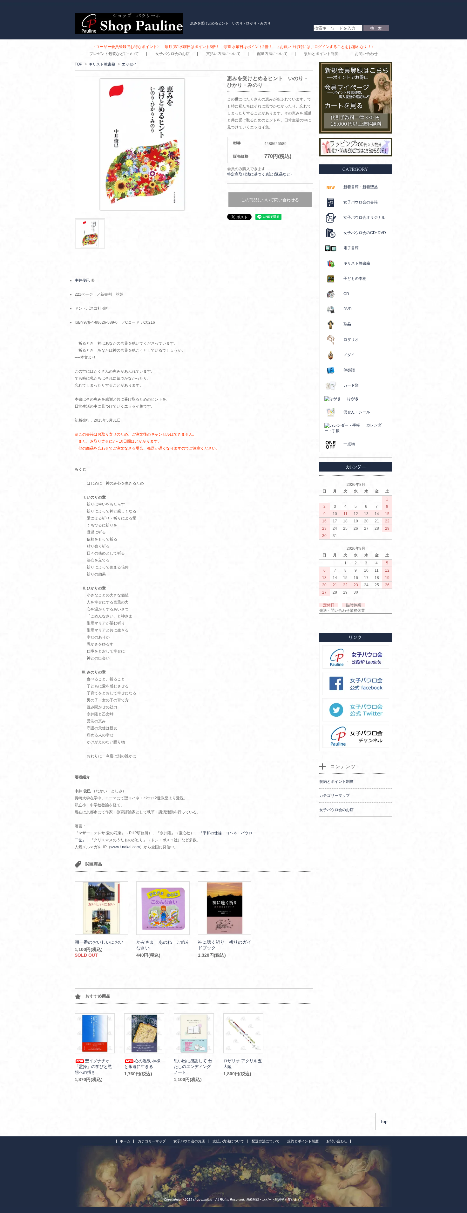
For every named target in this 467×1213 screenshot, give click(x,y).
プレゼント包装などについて (114, 54)
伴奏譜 (349, 370)
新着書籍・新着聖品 (360, 187)
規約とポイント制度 (321, 54)
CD (346, 294)
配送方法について (272, 54)
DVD (347, 309)
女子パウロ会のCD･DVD (364, 233)
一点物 (349, 444)
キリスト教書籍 (102, 64)
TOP (78, 64)
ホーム (125, 1141)
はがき (353, 398)
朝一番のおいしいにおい (99, 942)
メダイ (349, 355)
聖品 (347, 324)
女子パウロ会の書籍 (360, 202)
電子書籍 (351, 248)
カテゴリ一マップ (152, 1141)
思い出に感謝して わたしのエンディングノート (193, 1066)
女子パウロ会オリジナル (364, 217)
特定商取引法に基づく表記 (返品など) (259, 174)
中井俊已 (82, 280)
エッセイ (129, 64)
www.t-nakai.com (125, 847)
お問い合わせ (366, 54)
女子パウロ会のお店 (172, 54)
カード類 (351, 385)
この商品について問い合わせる (270, 199)
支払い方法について (223, 54)
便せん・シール (356, 412)
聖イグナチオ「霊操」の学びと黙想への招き (93, 1066)
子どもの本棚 (354, 278)
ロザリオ (351, 339)
